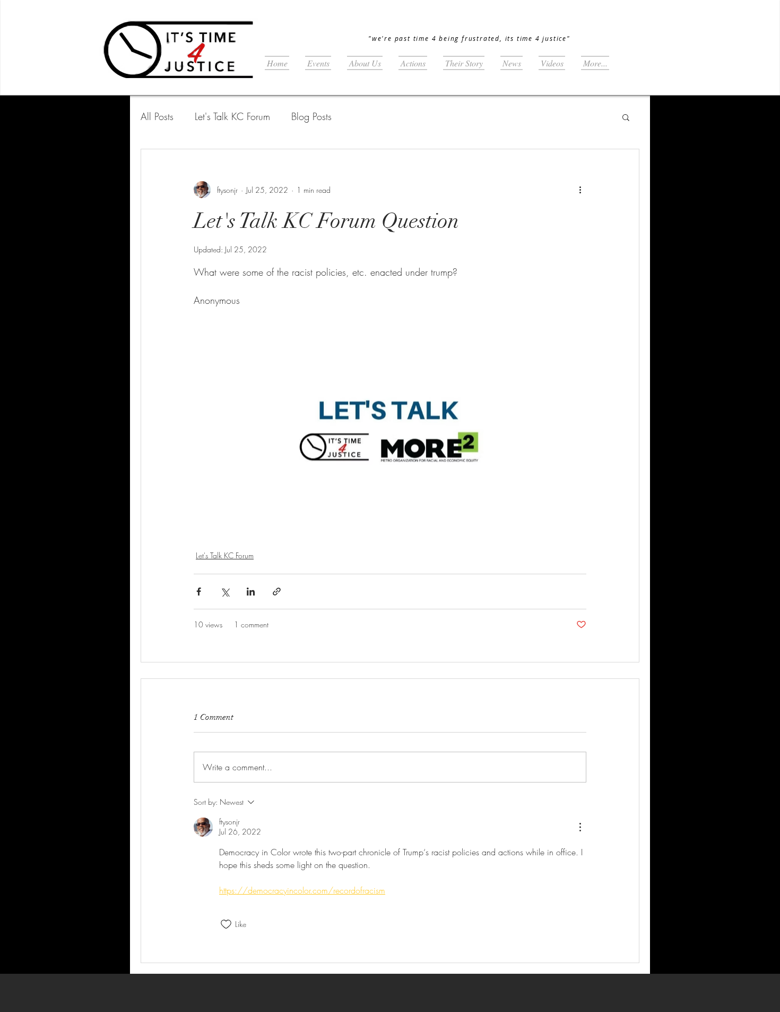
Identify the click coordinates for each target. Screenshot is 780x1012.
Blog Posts (311, 116)
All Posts (157, 116)
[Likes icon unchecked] (226, 924)
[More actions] (580, 189)
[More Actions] (580, 827)
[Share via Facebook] (199, 591)
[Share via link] (277, 591)
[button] (626, 117)
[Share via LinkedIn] (251, 591)
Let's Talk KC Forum (232, 116)
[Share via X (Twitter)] (225, 591)
